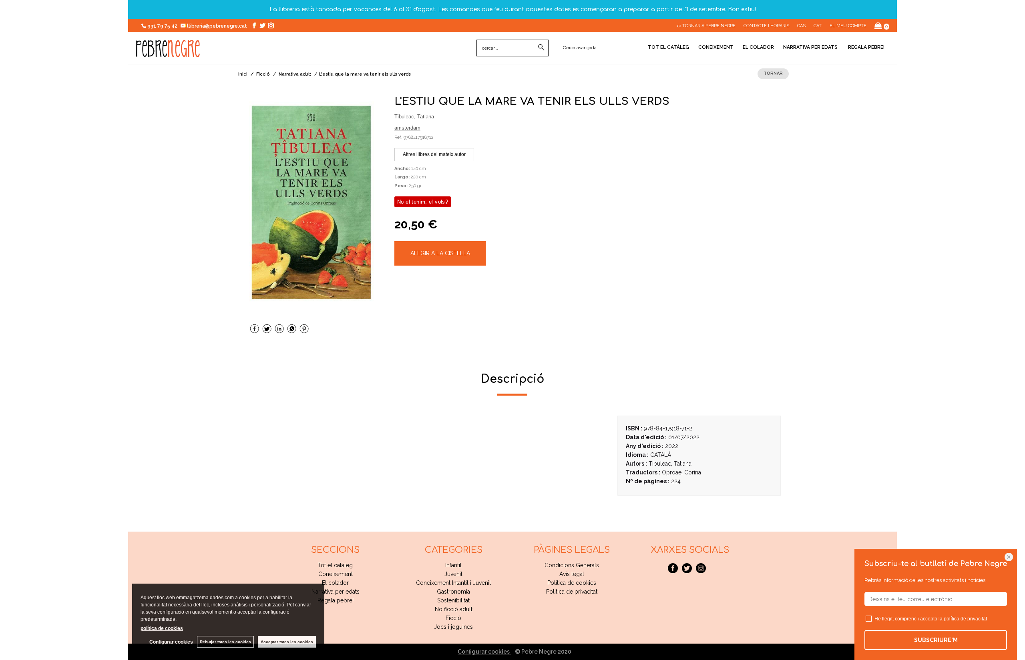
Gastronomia (453, 591)
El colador (758, 47)
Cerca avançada (580, 47)
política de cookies (162, 628)
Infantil (453, 565)
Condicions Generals (572, 565)
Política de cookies (571, 583)
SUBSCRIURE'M (936, 640)
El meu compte (848, 25)
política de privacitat (965, 619)
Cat (818, 25)
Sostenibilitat (453, 600)
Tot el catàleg (668, 47)
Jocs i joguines (453, 627)
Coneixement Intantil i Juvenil (453, 583)
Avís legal (571, 574)
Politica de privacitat (571, 591)
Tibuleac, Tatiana (414, 117)
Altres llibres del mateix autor (434, 154)
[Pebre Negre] (168, 53)
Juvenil (453, 574)
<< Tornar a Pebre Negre (706, 25)
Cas (801, 25)
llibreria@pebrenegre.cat (217, 26)
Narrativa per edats (810, 47)
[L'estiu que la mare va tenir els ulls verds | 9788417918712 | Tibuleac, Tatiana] (311, 203)
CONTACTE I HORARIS (766, 25)
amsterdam (407, 128)
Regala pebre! (865, 47)
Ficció (453, 618)
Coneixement (716, 47)
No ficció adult (453, 609)
